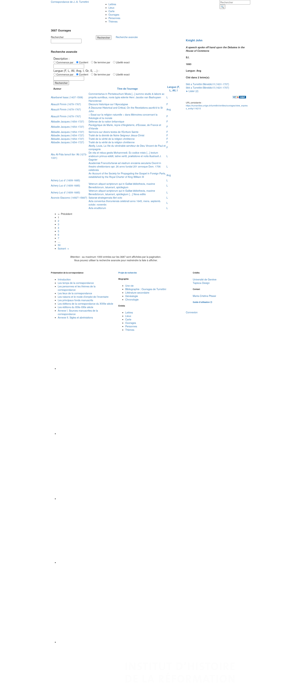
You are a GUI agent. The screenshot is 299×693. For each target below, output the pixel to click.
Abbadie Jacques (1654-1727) (67, 121)
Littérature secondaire (137, 292)
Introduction (64, 279)
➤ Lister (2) (192, 91)
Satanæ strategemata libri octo (105, 197)
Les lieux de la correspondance (75, 293)
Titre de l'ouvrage (127, 88)
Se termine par (102, 62)
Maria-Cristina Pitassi (204, 296)
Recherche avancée (127, 37)
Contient (84, 62)
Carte (111, 11)
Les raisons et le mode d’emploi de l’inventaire (83, 296)
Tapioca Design (201, 283)
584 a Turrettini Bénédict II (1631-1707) (207, 87)
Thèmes (112, 21)
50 (59, 245)
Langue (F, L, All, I (173, 88)
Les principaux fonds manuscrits (75, 300)
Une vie (129, 285)
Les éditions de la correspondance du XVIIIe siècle (85, 303)
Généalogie (131, 296)
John (199, 40)
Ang (168, 109)
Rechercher (57, 37)
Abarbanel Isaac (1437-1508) (67, 97)
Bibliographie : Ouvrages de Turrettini (145, 289)
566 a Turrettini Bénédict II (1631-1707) (207, 84)
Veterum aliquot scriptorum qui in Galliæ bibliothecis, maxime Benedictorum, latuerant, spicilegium (122, 185)
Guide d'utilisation (201, 302)
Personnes (114, 18)
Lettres (112, 4)
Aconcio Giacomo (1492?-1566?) (69, 197)
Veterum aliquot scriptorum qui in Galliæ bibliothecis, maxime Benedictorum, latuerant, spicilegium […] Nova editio (122, 192)
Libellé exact (122, 62)
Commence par (65, 62)
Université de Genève (204, 279)
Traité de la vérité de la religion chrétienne (112, 138)
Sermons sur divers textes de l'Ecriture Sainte (113, 132)
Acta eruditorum (97, 208)
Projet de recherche (127, 272)
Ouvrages (113, 14)
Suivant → (63, 248)
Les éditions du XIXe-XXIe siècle (75, 307)
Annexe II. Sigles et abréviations (75, 317)
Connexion (192, 312)
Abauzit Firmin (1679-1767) (66, 104)
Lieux (111, 7)
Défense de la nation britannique (106, 121)
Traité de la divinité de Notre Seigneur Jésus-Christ (116, 135)
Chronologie (132, 299)
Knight (190, 40)
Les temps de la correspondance (76, 283)
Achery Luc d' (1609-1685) (65, 180)
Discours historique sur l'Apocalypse (108, 104)
